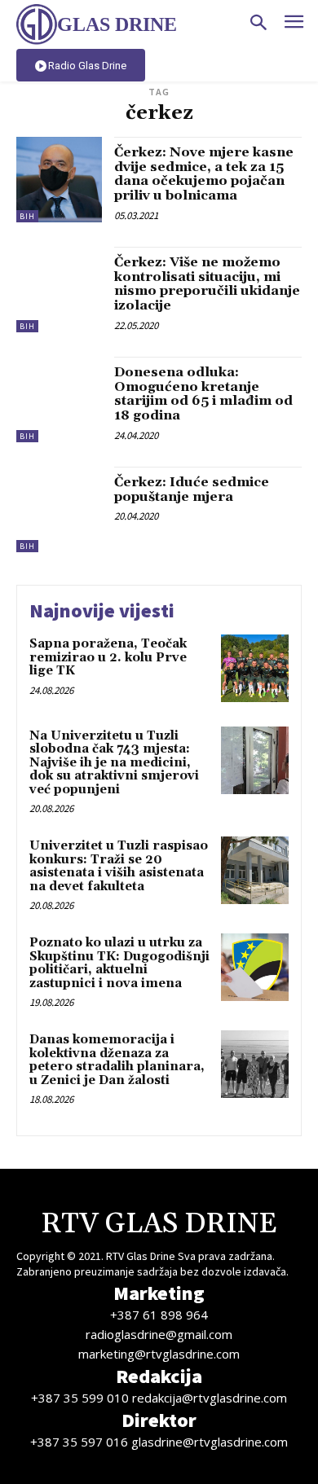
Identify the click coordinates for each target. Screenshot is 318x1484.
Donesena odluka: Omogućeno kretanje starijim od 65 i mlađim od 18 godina (203, 394)
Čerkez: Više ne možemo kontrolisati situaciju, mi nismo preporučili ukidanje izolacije (207, 284)
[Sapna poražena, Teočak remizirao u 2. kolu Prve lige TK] (255, 668)
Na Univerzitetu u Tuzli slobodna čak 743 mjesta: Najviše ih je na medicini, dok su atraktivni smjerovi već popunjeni (114, 762)
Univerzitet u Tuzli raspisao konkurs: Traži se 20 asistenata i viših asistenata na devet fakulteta (118, 866)
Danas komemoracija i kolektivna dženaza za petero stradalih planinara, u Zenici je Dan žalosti (117, 1060)
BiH (27, 216)
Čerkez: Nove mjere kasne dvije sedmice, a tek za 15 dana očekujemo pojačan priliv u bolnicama (204, 174)
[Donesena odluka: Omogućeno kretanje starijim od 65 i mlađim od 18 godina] (59, 399)
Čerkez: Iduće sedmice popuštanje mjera (191, 489)
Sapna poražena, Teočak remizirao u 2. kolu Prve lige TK (108, 657)
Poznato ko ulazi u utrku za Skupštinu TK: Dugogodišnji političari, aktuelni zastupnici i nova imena (119, 963)
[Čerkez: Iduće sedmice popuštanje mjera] (59, 509)
